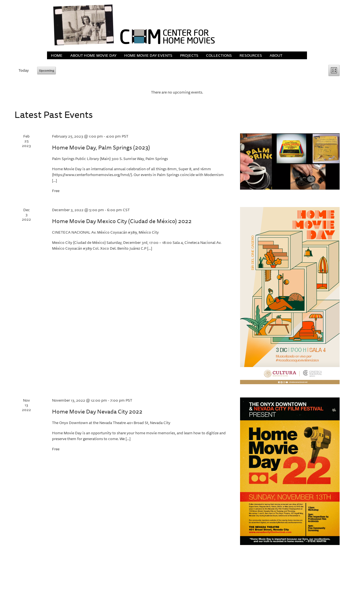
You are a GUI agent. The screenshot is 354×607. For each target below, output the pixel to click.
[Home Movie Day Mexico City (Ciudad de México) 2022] (290, 295)
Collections (219, 55)
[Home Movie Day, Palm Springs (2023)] (290, 161)
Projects (189, 55)
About (276, 55)
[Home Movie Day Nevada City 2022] (290, 471)
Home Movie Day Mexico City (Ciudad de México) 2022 (122, 221)
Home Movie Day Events (148, 55)
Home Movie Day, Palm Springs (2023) (101, 147)
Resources (251, 55)
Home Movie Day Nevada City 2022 (97, 411)
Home (57, 55)
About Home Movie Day (93, 55)
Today (24, 70)
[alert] (177, 92)
